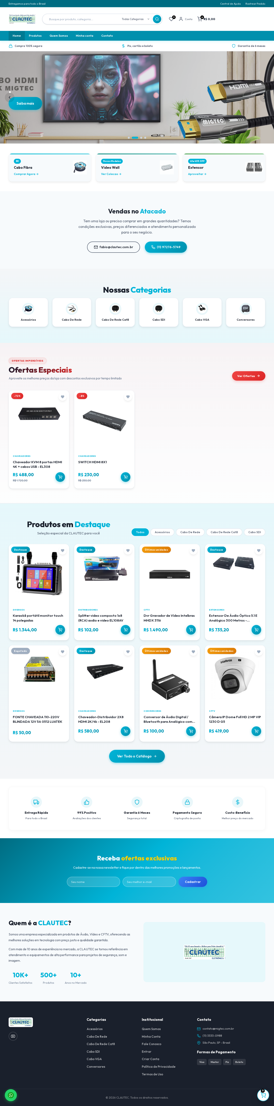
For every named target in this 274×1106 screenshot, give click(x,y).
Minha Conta (151, 1036)
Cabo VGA (94, 1059)
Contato (107, 35)
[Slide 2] (133, 138)
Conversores (96, 1067)
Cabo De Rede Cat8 (224, 532)
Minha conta (84, 35)
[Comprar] (60, 477)
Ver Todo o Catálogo (134, 756)
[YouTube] (13, 1036)
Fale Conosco (151, 1044)
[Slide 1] (129, 138)
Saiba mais (26, 113)
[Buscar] (157, 19)
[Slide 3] (139, 138)
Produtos (35, 35)
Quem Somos (59, 35)
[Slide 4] (145, 138)
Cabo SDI (254, 532)
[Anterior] (9, 97)
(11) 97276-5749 (169, 247)
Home (17, 35)
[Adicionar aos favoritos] (63, 397)
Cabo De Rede (190, 532)
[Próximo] (264, 97)
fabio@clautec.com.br (116, 247)
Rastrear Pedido (255, 3)
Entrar (146, 1051)
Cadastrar (193, 882)
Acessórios (162, 532)
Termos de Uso (152, 1074)
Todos (140, 532)
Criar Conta (150, 1059)
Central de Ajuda (230, 3)
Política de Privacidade (159, 1067)
